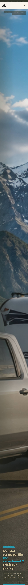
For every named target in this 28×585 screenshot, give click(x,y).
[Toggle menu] (24, 5)
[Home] (4, 6)
